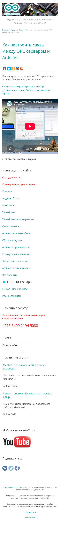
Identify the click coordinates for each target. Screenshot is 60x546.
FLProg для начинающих (16, 254)
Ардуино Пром (17, 30)
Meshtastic (8, 205)
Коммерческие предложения (18, 184)
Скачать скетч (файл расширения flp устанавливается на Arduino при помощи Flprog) (26, 90)
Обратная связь (30, 512)
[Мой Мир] (17, 68)
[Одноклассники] (13, 68)
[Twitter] (9, 68)
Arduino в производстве (16, 247)
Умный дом (8, 212)
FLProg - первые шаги (14, 288)
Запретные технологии (15, 261)
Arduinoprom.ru (14, 487)
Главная (5, 30)
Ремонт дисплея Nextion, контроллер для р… (27, 395)
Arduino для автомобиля (16, 233)
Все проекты (9, 275)
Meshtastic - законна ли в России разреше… (24, 366)
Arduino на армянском (15, 268)
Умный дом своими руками (18, 219)
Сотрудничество (11, 177)
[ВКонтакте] (4, 68)
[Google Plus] (21, 68)
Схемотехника (10, 226)
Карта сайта (30, 517)
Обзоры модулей (12, 240)
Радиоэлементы (11, 295)
